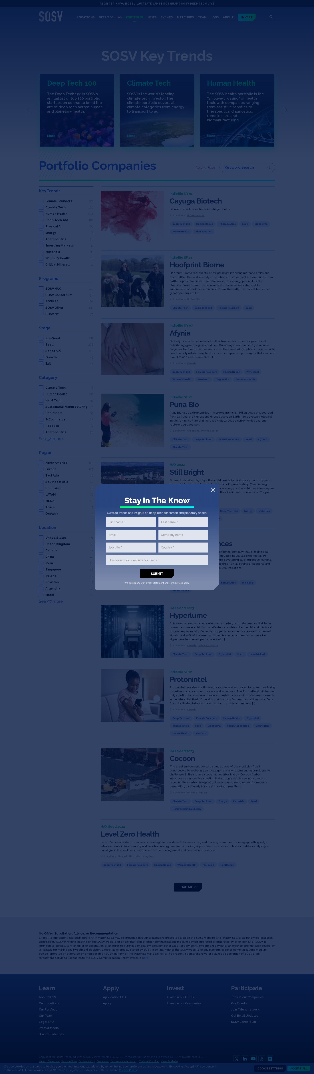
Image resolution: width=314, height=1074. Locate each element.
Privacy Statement (154, 583)
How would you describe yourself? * (134, 560)
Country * (167, 547)
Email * (113, 535)
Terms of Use (176, 583)
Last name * (169, 522)
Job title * (115, 547)
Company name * (173, 535)
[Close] (213, 490)
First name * (117, 522)
